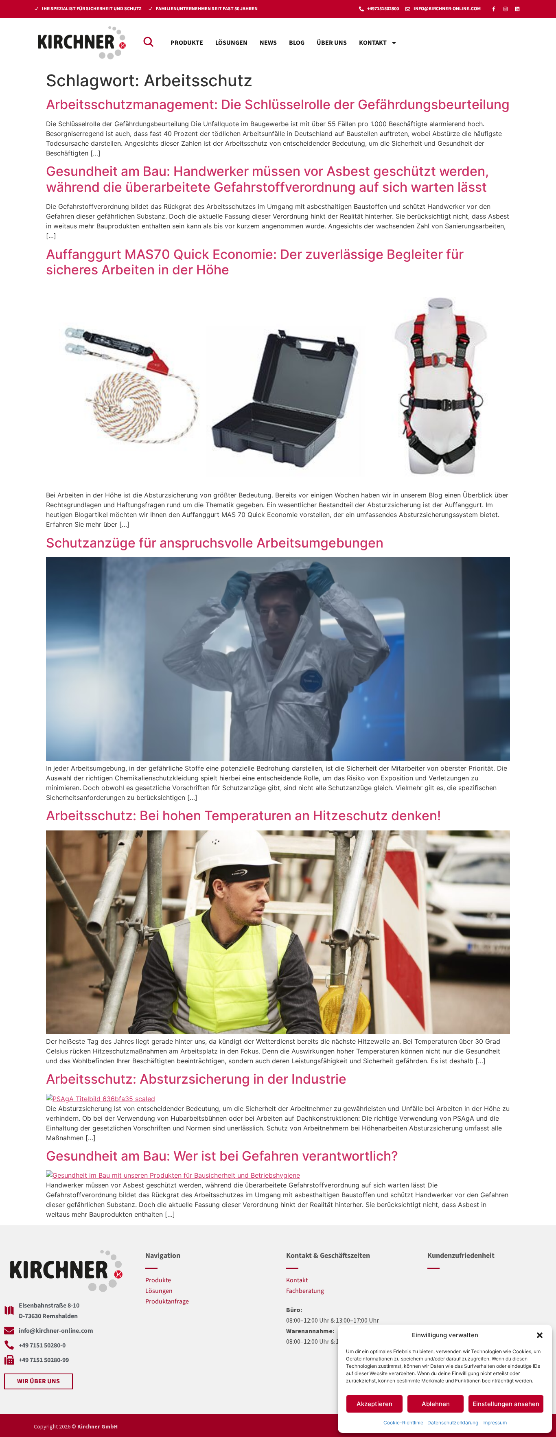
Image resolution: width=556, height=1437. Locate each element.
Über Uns (332, 42)
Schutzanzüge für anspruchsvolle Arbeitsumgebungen (214, 543)
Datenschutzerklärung (452, 1422)
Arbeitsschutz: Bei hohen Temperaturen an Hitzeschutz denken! (243, 816)
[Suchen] (148, 41)
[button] (540, 1335)
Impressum (494, 1422)
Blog (296, 42)
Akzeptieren (374, 1404)
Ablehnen (436, 1404)
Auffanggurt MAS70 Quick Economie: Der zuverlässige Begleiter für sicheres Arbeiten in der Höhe (255, 262)
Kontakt (373, 42)
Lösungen (231, 42)
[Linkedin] (517, 9)
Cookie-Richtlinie (403, 1422)
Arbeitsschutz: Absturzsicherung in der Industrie (196, 1079)
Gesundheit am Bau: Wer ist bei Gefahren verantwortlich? (222, 1156)
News (268, 42)
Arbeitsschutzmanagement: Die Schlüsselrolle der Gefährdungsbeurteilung (278, 104)
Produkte (187, 42)
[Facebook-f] (494, 9)
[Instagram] (505, 9)
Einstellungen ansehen (506, 1404)
